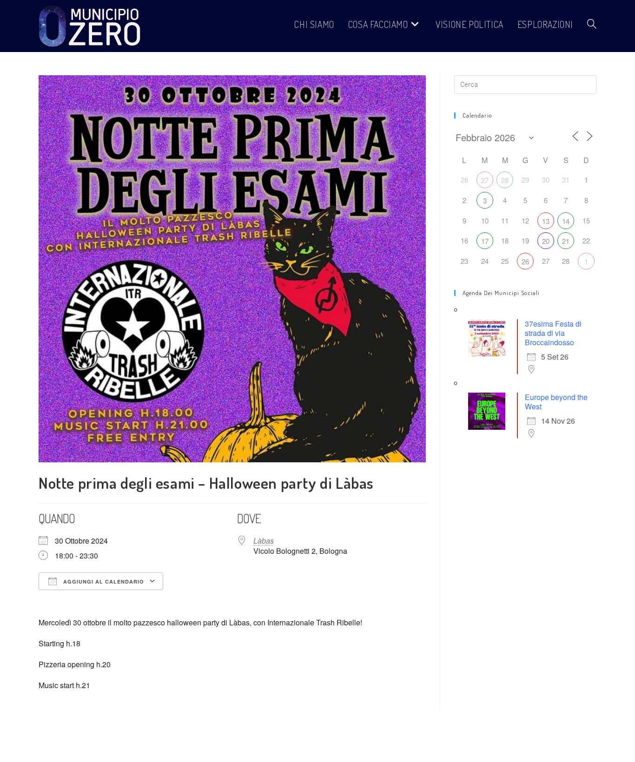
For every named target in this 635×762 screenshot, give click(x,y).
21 (565, 241)
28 (505, 180)
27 (485, 180)
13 (545, 221)
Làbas (263, 540)
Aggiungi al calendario (102, 581)
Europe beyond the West (556, 402)
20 (545, 241)
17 (485, 241)
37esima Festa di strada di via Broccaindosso (553, 333)
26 (525, 261)
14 (565, 221)
